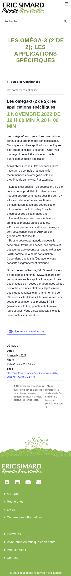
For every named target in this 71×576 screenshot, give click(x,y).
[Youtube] (28, 482)
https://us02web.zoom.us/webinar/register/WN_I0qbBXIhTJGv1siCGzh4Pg (33, 374)
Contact (12, 557)
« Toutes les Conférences (23, 82)
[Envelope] (39, 482)
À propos (13, 493)
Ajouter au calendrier (27, 331)
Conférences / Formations (25, 517)
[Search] (65, 21)
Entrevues (14, 534)
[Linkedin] (17, 482)
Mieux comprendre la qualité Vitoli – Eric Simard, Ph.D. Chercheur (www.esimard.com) (54, 394)
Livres (11, 509)
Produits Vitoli (16, 550)
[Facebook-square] (7, 482)
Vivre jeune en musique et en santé (31, 542)
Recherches (15, 501)
